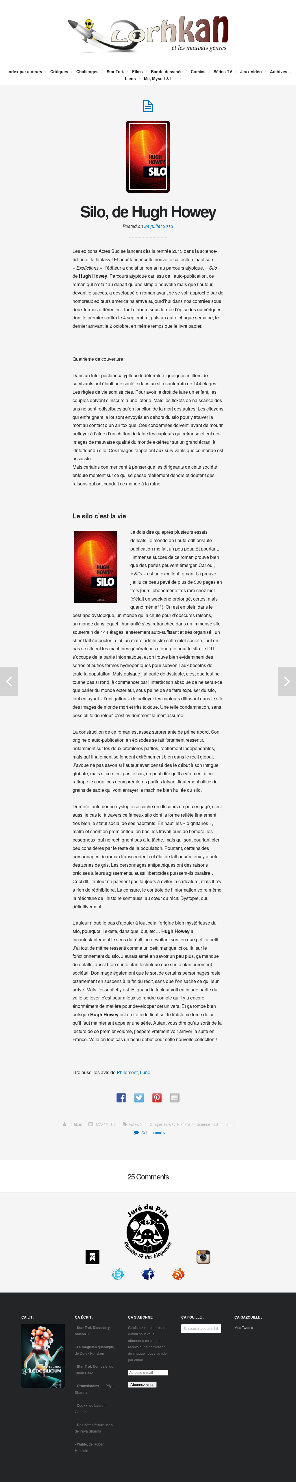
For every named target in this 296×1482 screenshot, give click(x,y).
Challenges (87, 71)
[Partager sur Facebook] (121, 1097)
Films (137, 71)
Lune (145, 1072)
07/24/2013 (105, 1124)
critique (155, 1124)
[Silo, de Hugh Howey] (148, 109)
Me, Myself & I (157, 78)
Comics (198, 71)
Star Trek (115, 71)
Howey (169, 1124)
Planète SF (186, 1124)
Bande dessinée (167, 71)
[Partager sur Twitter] (139, 1097)
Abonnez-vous (142, 1384)
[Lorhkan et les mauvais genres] (147, 48)
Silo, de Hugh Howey (148, 211)
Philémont (127, 1072)
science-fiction (210, 1124)
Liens (130, 78)
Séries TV (223, 71)
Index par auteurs (25, 71)
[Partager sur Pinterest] (157, 1097)
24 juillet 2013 (158, 226)
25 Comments (152, 1132)
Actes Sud (138, 1124)
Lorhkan (75, 1124)
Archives (278, 71)
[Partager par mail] (175, 1097)
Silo (228, 1124)
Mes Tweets (243, 1327)
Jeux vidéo (251, 71)
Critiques (59, 71)
